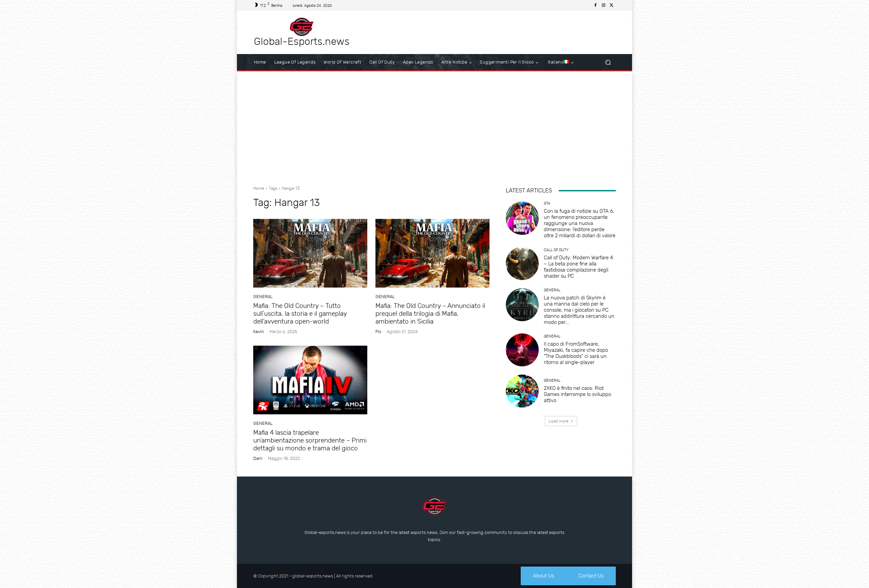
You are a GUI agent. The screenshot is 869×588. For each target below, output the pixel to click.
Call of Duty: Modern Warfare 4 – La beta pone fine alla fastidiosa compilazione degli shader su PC (578, 267)
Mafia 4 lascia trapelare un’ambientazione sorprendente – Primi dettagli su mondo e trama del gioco (310, 440)
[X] (612, 5)
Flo (378, 331)
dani (257, 458)
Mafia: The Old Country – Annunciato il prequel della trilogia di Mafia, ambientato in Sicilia (430, 313)
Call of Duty (556, 250)
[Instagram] (603, 5)
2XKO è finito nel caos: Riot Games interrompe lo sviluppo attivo (577, 394)
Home (258, 188)
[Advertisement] (434, 125)
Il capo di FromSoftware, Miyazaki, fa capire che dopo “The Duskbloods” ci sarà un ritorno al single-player (576, 353)
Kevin (258, 331)
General (263, 296)
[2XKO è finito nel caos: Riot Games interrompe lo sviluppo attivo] (522, 391)
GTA (547, 203)
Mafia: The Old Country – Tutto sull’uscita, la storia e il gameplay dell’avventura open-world (300, 313)
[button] (608, 62)
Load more (559, 421)
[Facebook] (595, 5)
